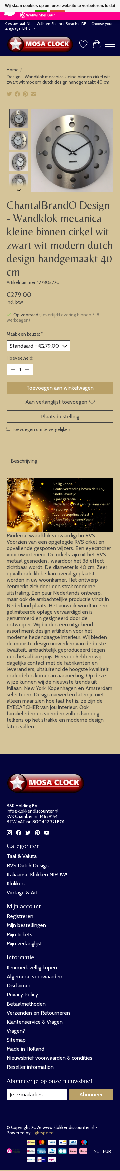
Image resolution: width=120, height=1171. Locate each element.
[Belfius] (31, 1151)
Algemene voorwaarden (34, 976)
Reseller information (30, 1067)
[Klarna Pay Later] (73, 1151)
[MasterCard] (41, 1143)
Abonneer (91, 1094)
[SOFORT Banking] (83, 1151)
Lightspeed (43, 1132)
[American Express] (41, 1151)
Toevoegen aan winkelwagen (60, 388)
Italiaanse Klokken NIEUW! (37, 874)
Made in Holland (25, 1049)
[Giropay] (41, 1160)
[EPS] (52, 1160)
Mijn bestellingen (26, 925)
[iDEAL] (31, 1143)
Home (13, 69)
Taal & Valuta (22, 856)
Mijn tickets (19, 934)
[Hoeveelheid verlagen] (13, 369)
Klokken (16, 883)
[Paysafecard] (31, 1160)
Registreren (20, 916)
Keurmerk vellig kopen (32, 967)
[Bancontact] (63, 1143)
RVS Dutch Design (28, 865)
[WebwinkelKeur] (13, 1151)
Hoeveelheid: (20, 358)
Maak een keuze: (25, 334)
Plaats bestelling (60, 416)
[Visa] (52, 1143)
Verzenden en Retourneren (38, 1013)
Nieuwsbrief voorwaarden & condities (49, 1058)
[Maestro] (84, 1143)
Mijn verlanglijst (24, 943)
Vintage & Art (22, 892)
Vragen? (16, 1031)
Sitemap (16, 1040)
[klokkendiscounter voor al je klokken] (42, 44)
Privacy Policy (22, 994)
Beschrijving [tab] (24, 461)
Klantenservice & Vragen (35, 1022)
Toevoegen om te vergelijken (41, 429)
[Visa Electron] (73, 1143)
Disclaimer (18, 985)
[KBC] (52, 1151)
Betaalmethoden (26, 1004)
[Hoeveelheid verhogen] (27, 369)
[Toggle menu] (110, 44)
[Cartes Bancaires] (62, 1151)
